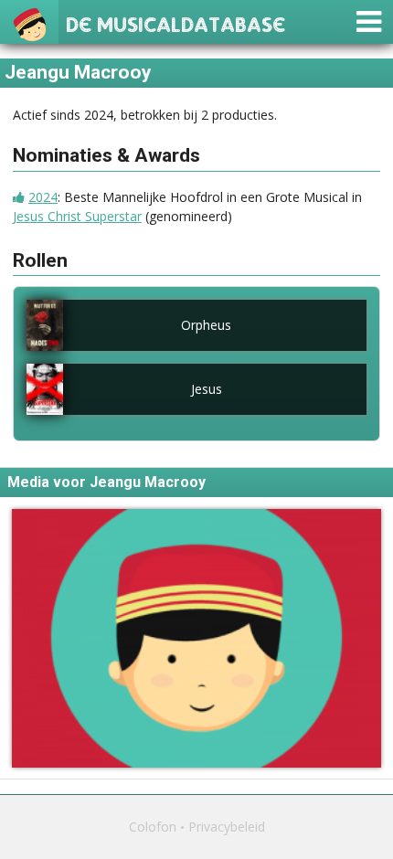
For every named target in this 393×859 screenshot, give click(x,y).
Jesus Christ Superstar (77, 216)
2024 (43, 197)
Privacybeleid (226, 826)
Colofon (152, 826)
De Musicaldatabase (175, 22)
